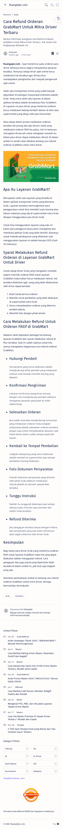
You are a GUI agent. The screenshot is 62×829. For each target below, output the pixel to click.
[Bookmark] (57, 5)
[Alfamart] (19, 687)
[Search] (46, 5)
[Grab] (7, 596)
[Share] (57, 53)
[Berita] (19, 700)
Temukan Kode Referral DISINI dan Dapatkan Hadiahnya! (28, 811)
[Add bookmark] (52, 53)
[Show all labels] (14, 778)
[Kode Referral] (23, 637)
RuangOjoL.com (18, 4)
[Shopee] (20, 725)
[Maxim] (18, 649)
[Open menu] (4, 5)
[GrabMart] (19, 596)
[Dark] (51, 5)
